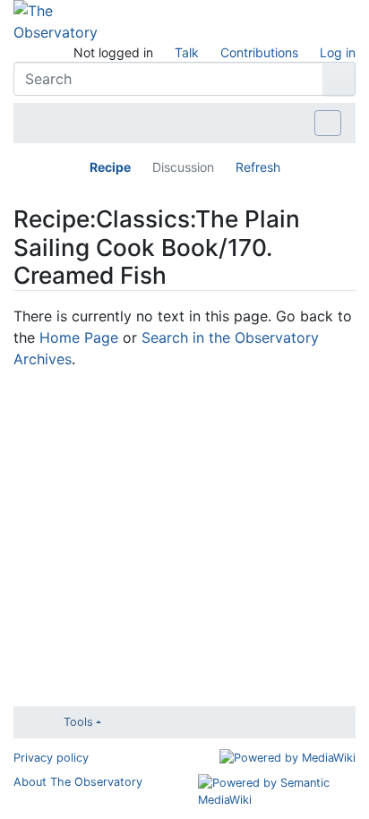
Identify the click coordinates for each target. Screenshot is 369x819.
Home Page (78, 337)
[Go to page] (339, 79)
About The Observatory (77, 782)
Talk (187, 52)
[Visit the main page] (55, 20)
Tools (78, 722)
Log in (338, 52)
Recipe (110, 167)
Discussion (183, 167)
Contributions (259, 52)
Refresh (258, 167)
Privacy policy (51, 757)
